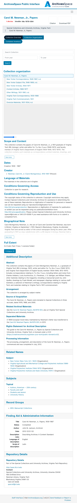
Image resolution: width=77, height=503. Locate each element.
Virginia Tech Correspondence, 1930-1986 (23, 96)
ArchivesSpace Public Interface (22, 4)
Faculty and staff (16, 390)
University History (17, 395)
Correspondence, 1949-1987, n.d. (24, 79)
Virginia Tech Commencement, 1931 (20, 99)
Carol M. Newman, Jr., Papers (15, 76)
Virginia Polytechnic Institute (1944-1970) (26, 368)
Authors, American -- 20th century (23, 387)
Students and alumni (18, 392)
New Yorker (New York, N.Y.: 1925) (23, 361)
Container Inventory (13, 41)
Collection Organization (33, 37)
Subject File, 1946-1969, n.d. (22, 82)
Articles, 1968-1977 (17, 89)
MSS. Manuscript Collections (21, 408)
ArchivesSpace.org (35, 498)
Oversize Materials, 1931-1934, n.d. (20, 102)
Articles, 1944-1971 (18, 86)
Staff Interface (17, 498)
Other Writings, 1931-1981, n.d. (18, 92)
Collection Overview (13, 37)
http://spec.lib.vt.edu (14, 467)
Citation (53, 23)
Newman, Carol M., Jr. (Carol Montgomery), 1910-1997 (28, 174)
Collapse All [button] (9, 251)
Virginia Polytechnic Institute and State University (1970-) (32, 371)
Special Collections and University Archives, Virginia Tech (28, 28)
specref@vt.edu (14, 484)
